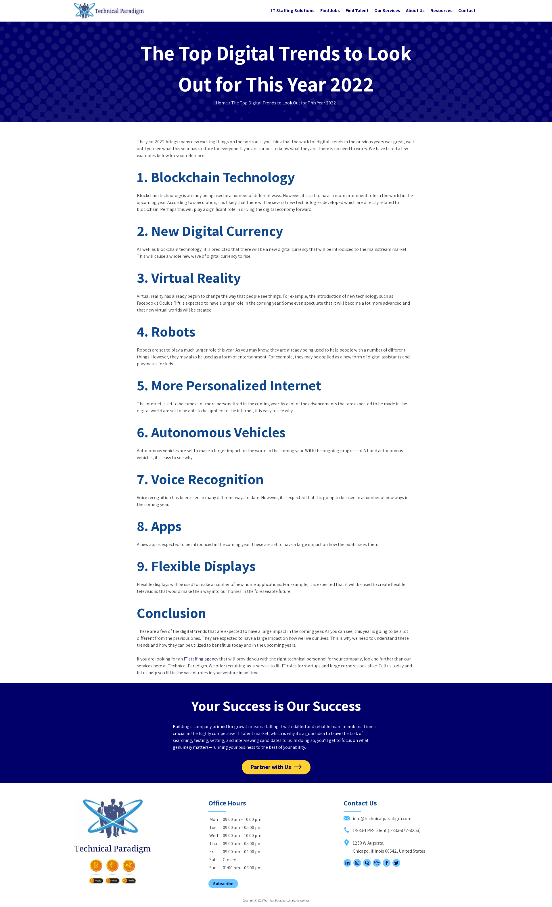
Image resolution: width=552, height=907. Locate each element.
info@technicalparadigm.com (381, 819)
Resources (441, 10)
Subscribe (223, 884)
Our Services (387, 10)
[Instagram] (357, 865)
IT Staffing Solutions (293, 10)
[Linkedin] (347, 865)
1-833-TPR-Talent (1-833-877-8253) (386, 830)
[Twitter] (396, 865)
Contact (467, 10)
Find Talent (357, 10)
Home (222, 103)
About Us (415, 10)
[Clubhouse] (377, 865)
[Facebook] (386, 865)
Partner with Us (270, 767)
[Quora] (367, 865)
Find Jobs (330, 10)
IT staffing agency (201, 659)
